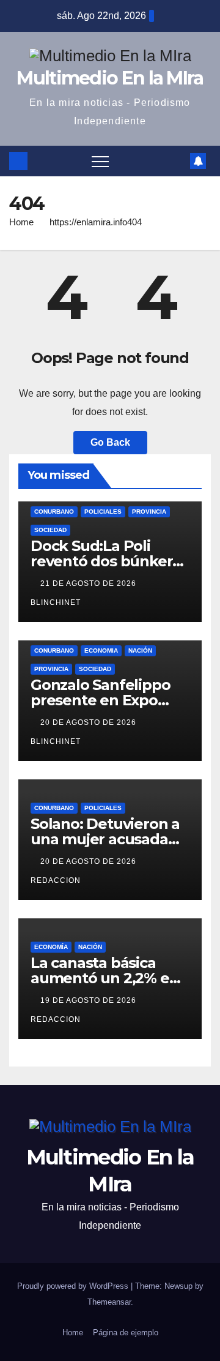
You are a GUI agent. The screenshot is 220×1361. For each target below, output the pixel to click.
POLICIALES (103, 511)
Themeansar (109, 1302)
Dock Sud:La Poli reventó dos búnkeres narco (110, 561)
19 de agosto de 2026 (89, 1000)
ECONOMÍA (51, 946)
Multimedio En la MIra (109, 78)
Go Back (110, 442)
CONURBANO (54, 511)
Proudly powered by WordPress (74, 1286)
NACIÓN (140, 650)
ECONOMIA (101, 650)
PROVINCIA (149, 511)
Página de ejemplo (125, 1332)
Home (21, 222)
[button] (176, 161)
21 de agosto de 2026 (89, 583)
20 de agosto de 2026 (89, 722)
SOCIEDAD (50, 530)
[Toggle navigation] (100, 161)
